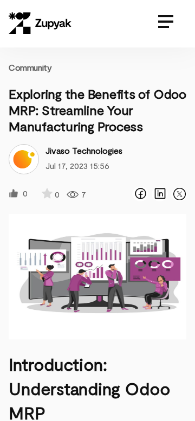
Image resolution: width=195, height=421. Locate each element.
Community (30, 67)
